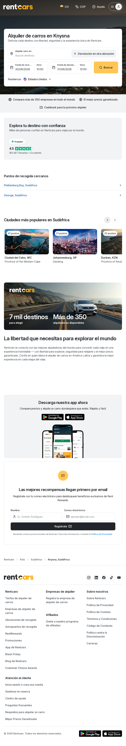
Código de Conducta (99, 625)
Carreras (92, 643)
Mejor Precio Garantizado (21, 719)
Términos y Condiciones (102, 618)
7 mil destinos (28, 317)
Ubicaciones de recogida (20, 619)
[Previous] (107, 220)
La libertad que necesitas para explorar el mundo (60, 338)
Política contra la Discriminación (97, 634)
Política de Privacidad (102, 534)
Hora (39, 65)
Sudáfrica (36, 559)
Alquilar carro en (23, 51)
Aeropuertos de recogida (21, 626)
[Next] (115, 220)
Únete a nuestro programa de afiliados (62, 623)
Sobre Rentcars (96, 598)
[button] (19, 141)
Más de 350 (69, 317)
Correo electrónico (74, 510)
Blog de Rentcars (15, 661)
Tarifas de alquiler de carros (18, 600)
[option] (63, 185)
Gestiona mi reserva (17, 691)
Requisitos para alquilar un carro (25, 712)
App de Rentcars (15, 647)
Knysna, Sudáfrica (59, 559)
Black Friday (13, 654)
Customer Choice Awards (21, 668)
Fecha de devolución (66, 65)
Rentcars (9, 559)
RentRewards (13, 633)
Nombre (15, 510)
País (22, 559)
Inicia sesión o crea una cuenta (24, 684)
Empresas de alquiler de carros (20, 611)
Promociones (13, 640)
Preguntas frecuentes (18, 705)
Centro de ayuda (15, 698)
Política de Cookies (99, 612)
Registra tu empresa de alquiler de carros (60, 600)
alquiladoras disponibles (68, 322)
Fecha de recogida (24, 65)
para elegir (16, 322)
